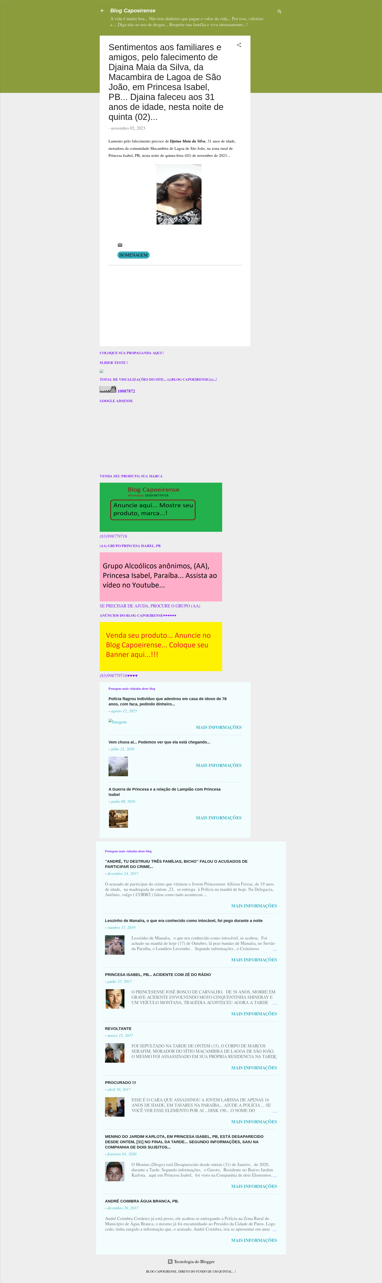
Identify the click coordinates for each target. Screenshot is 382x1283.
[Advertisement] (281, 63)
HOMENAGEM (133, 255)
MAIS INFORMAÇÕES (219, 727)
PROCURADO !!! (120, 1082)
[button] (239, 45)
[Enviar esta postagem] (120, 246)
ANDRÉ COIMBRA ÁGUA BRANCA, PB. (142, 1201)
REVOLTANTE (118, 1028)
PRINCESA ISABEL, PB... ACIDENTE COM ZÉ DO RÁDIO (158, 974)
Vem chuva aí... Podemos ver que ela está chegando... (159, 742)
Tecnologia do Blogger (194, 1261)
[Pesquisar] (279, 12)
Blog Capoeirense (132, 10)
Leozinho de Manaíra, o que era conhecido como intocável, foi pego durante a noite (184, 920)
